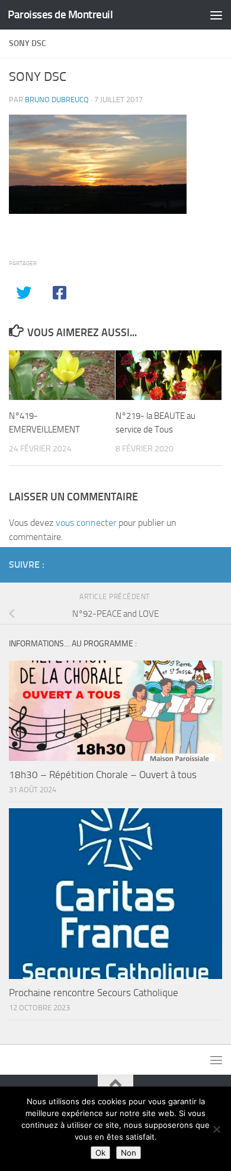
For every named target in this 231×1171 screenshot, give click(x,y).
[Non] (216, 1129)
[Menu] (216, 15)
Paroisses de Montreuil (60, 14)
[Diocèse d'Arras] (196, 564)
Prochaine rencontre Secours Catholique (93, 992)
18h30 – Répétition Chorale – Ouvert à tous (103, 774)
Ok (100, 1152)
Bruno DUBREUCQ (57, 99)
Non (128, 1152)
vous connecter (86, 522)
